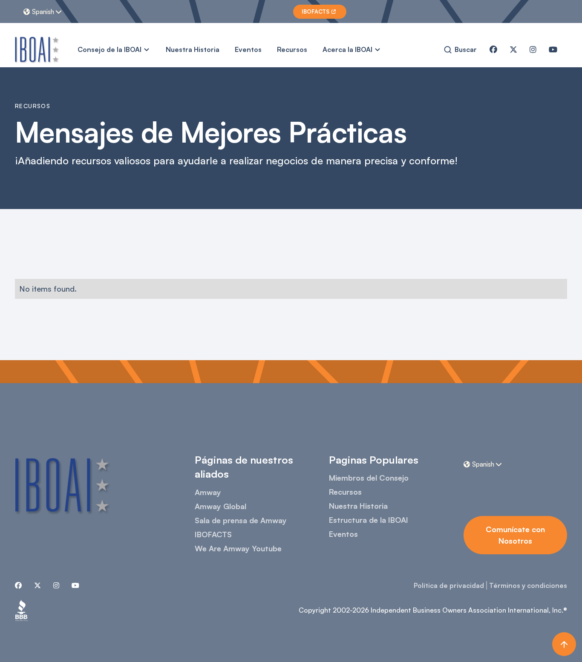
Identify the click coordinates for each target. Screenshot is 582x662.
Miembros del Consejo (369, 477)
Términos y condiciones (528, 585)
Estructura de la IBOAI (368, 519)
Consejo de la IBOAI (109, 49)
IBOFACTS (213, 534)
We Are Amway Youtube (238, 548)
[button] (43, 11)
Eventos (248, 49)
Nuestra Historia (192, 49)
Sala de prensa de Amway (241, 520)
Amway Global (220, 506)
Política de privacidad (449, 585)
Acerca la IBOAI (347, 49)
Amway (208, 492)
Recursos (292, 49)
